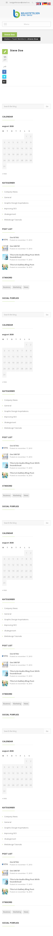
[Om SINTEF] (5, 248)
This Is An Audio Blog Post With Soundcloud (25, 255)
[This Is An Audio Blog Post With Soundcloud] (5, 256)
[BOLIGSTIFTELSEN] (26, 14)
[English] (38, 3)
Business (6, 287)
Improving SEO (10, 208)
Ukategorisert (10, 214)
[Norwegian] (49, 3)
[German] (45, 3)
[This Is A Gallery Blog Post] (5, 266)
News (26, 287)
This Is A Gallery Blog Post (22, 264)
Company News (11, 192)
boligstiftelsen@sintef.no (20, 2)
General (7, 197)
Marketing (17, 287)
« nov (4, 173)
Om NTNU (14, 237)
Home (7, 39)
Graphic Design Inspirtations (16, 203)
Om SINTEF (15, 246)
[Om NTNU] (5, 239)
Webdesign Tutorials (13, 219)
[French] (42, 3)
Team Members (19, 39)
